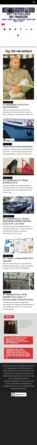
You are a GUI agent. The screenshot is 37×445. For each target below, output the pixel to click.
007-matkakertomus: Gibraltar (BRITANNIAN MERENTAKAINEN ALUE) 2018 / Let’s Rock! (17, 221)
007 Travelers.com (14, 366)
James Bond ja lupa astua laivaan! (18, 146)
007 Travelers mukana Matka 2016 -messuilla (18, 259)
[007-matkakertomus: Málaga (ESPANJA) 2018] (18, 166)
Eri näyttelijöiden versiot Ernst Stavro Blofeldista (16, 105)
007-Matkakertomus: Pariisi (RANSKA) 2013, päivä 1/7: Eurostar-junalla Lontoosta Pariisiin (18, 297)
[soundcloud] (26, 29)
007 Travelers (18, 17)
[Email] (15, 29)
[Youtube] (18, 35)
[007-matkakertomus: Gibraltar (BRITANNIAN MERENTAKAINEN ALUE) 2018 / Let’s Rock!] (18, 205)
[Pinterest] (21, 29)
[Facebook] (5, 29)
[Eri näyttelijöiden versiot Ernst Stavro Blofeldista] (18, 77)
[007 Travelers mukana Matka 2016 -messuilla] (18, 245)
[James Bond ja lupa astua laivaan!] (18, 130)
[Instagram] (10, 29)
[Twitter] (32, 29)
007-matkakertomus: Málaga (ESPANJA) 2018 (15, 181)
